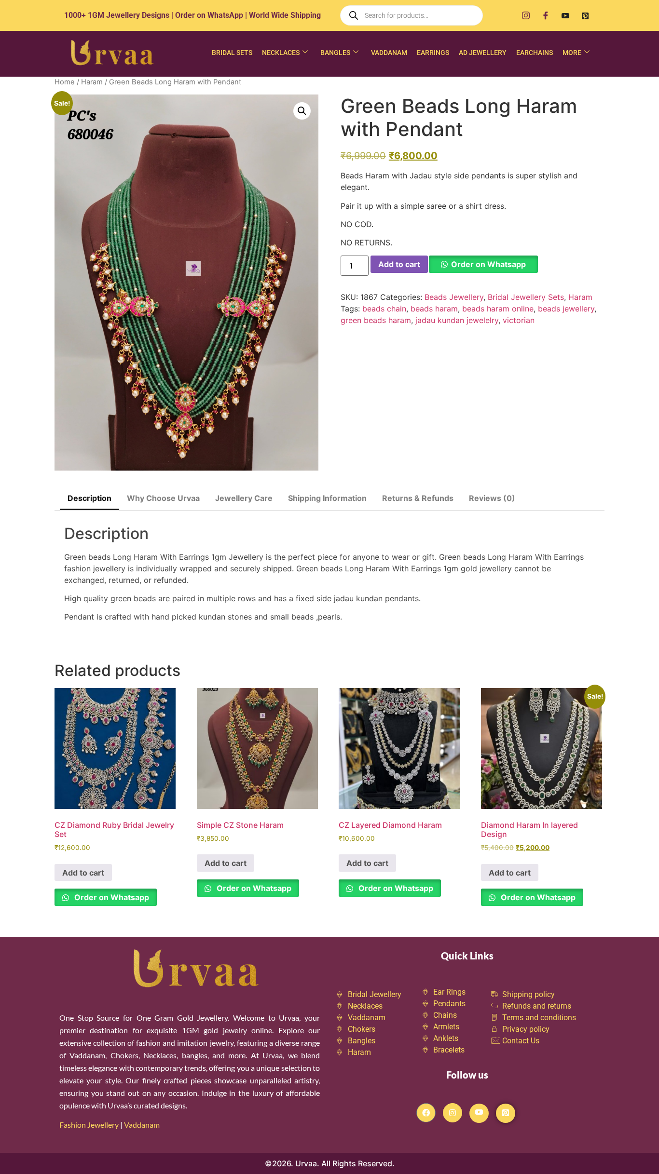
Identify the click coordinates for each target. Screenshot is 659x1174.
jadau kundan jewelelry (456, 320)
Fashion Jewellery (89, 1124)
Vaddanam (389, 52)
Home (65, 82)
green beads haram (376, 320)
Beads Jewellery (454, 297)
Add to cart (399, 264)
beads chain (384, 308)
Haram (92, 82)
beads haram (434, 308)
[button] (302, 111)
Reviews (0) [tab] (492, 498)
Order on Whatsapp (488, 264)
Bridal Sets (232, 52)
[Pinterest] (585, 15)
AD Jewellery (483, 52)
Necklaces (281, 52)
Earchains (534, 52)
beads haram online (498, 308)
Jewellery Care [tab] (244, 498)
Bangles (335, 52)
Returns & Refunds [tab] (417, 498)
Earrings (433, 52)
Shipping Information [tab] (327, 498)
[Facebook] (545, 15)
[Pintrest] (505, 1113)
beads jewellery (566, 308)
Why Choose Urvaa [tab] (163, 498)
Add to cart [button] (83, 872)
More (572, 52)
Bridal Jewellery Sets (526, 297)
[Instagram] (526, 15)
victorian (519, 320)
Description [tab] (89, 498)
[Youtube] (565, 15)
